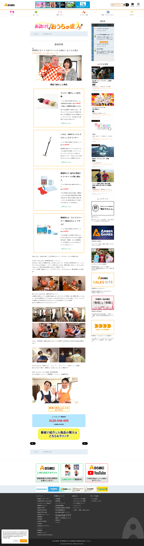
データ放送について (79, 503)
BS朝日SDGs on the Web (45, 501)
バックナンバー (47, 34)
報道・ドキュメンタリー (108, 14)
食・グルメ (100, 90)
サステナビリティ (97, 117)
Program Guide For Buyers (45, 534)
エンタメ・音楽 (84, 14)
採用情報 (58, 501)
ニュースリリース (60, 503)
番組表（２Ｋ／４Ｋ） (44, 498)
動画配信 (40, 516)
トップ (36, 34)
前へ (33, 443)
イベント (40, 528)
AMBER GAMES (42, 521)
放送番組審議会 (60, 505)
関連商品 (40, 530)
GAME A (40, 523)
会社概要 (58, 498)
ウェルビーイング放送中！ (45, 503)
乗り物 (95, 90)
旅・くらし (36, 14)
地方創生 (40, 519)
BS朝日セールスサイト (44, 525)
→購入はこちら (66, 123)
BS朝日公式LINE (42, 510)
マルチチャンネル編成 (80, 498)
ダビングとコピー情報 (80, 501)
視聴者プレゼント (42, 505)
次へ (85, 443)
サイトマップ (77, 507)
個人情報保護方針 (60, 510)
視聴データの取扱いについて (63, 518)
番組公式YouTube (42, 512)
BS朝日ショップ (42, 532)
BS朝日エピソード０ (43, 514)
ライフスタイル (97, 194)
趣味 (95, 166)
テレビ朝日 (95, 498)
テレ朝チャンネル (96, 501)
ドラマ (12, 14)
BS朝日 (9, 4)
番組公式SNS (41, 507)
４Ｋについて (77, 505)
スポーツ (132, 14)
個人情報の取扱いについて (63, 512)
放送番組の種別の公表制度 (63, 507)
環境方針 (58, 520)
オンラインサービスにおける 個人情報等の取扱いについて (62, 515)
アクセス (58, 522)
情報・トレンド (97, 141)
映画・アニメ (60, 14)
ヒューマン (107, 90)
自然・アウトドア (101, 166)
